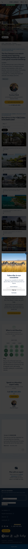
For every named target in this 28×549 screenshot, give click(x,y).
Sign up (14, 290)
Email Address (14, 286)
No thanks (14, 292)
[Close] (26, 253)
